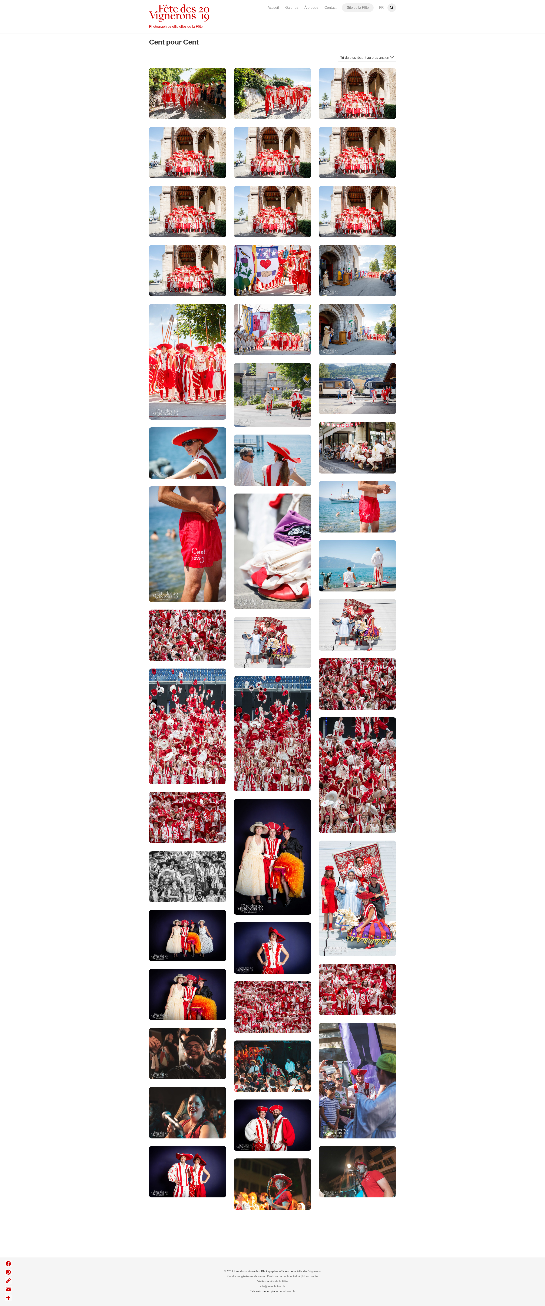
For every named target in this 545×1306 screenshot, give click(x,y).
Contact (330, 7)
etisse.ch (289, 1291)
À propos (311, 7)
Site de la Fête (358, 7)
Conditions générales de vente (246, 1276)
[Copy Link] (8, 1280)
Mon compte (310, 1276)
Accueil (273, 7)
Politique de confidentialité (283, 1276)
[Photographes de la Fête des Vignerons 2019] (179, 19)
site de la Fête (279, 1281)
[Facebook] (8, 1263)
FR (381, 7)
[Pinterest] (8, 1272)
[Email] (8, 1289)
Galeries (291, 7)
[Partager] (8, 1297)
